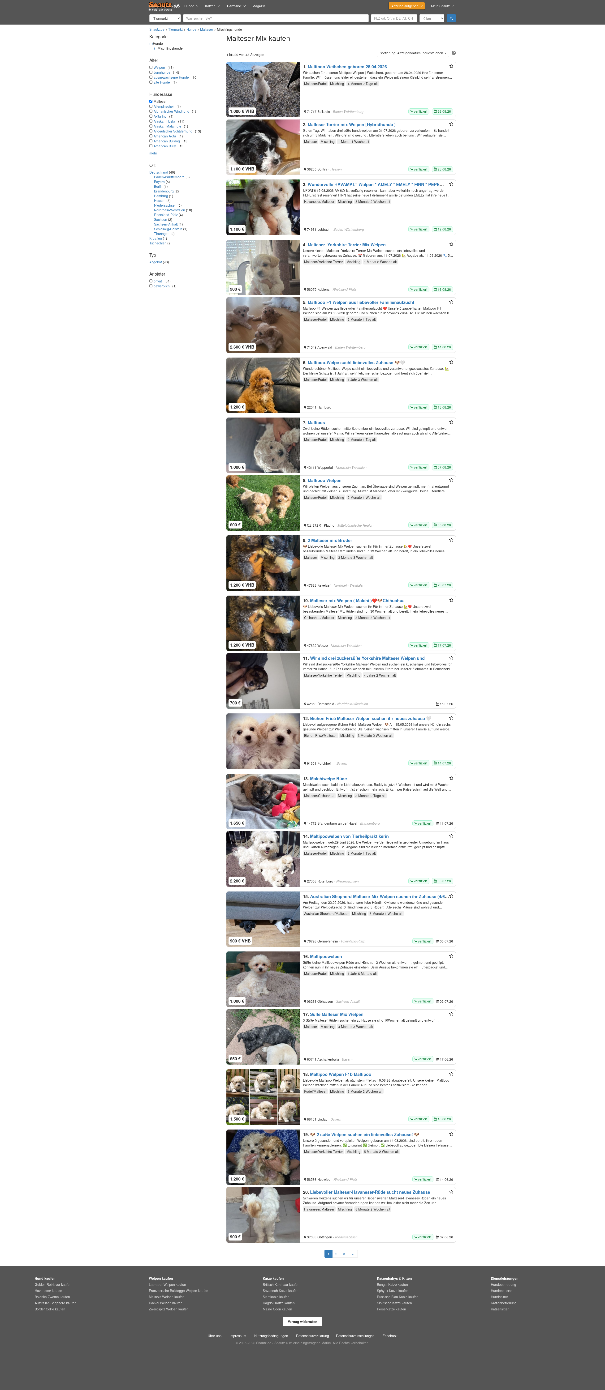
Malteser (206, 29)
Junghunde (162, 72)
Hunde (189, 6)
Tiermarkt (234, 6)
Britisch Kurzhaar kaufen (281, 1284)
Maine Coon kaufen (277, 1309)
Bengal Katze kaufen (392, 1284)
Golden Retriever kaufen (53, 1284)
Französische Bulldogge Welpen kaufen (178, 1290)
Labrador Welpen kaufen (167, 1284)
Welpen (159, 67)
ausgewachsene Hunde (171, 77)
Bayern (159, 181)
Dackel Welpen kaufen (165, 1302)
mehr (153, 153)
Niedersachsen (165, 205)
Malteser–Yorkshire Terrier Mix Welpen (347, 245)
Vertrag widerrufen (302, 1321)
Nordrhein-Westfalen (169, 210)
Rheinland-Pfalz (166, 214)
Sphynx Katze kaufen (393, 1290)
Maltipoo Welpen (324, 480)
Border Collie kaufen (50, 1309)
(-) (151, 43)
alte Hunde (162, 82)
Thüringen (161, 233)
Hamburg (161, 195)
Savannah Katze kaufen (280, 1290)
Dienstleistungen (505, 1278)
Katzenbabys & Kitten (394, 1278)
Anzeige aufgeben (405, 6)
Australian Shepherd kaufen (55, 1302)
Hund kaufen (45, 1278)
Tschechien (157, 243)
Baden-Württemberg (169, 177)
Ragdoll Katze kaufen (279, 1302)
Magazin (258, 6)
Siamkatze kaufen (276, 1296)
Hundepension (502, 1290)
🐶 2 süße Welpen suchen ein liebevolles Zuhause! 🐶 (364, 1134)
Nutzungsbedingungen (271, 1335)
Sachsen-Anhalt (166, 224)
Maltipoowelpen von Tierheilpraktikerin (349, 836)
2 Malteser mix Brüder (330, 540)
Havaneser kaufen (48, 1290)
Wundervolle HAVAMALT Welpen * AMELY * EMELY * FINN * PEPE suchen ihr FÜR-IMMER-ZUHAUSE (371, 186)
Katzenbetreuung (504, 1302)
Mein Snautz (440, 6)
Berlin (158, 186)
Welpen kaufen (161, 1278)
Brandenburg (164, 191)
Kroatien (155, 238)
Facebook (390, 1335)
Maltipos (316, 422)
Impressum (237, 1335)
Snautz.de (156, 29)
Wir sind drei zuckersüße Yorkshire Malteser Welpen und (367, 658)
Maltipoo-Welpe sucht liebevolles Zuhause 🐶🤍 (356, 362)
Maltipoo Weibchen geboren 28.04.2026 (347, 67)
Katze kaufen (273, 1278)
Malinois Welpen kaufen (167, 1296)
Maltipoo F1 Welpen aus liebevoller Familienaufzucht (361, 302)
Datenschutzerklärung (312, 1335)
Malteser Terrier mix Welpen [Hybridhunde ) (352, 124)
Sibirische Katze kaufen (394, 1302)
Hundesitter (499, 1296)
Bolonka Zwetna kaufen (52, 1296)
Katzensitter (500, 1309)
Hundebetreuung (503, 1284)
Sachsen (160, 219)
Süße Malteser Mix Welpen (336, 1014)
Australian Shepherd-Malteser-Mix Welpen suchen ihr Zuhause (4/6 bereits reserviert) (374, 898)
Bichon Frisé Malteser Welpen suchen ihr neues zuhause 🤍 (371, 718)
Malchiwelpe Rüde (328, 779)
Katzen (210, 6)
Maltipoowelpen (326, 956)
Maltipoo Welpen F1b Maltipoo (340, 1074)
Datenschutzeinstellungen (355, 1335)
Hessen (159, 200)
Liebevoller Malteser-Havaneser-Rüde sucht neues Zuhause (370, 1192)
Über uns (214, 1335)
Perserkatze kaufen (391, 1309)
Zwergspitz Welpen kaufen (169, 1309)
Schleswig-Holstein (168, 228)
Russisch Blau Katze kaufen (398, 1296)
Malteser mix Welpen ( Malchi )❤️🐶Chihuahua (357, 600)
